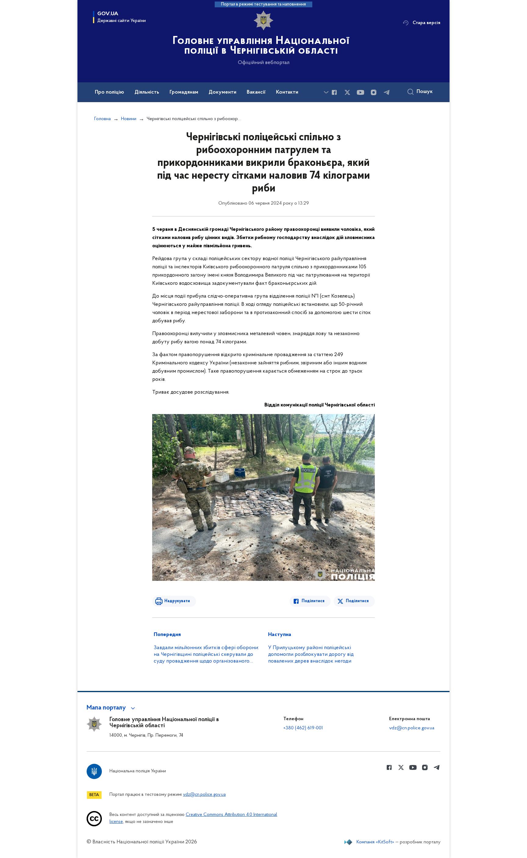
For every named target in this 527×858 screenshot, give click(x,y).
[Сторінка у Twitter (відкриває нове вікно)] (347, 92)
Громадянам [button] (184, 92)
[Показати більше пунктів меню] (326, 92)
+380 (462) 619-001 (303, 728)
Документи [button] (222, 92)
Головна (102, 118)
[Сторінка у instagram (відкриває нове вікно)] (373, 92)
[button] (112, 708)
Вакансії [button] (256, 92)
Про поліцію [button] (109, 92)
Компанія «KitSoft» (375, 842)
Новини (128, 118)
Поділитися (313, 601)
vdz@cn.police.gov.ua (411, 728)
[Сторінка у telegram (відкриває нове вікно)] (386, 92)
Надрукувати (177, 601)
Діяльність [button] (146, 92)
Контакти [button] (287, 92)
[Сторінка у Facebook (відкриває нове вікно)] (334, 92)
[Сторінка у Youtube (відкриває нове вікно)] (360, 92)
